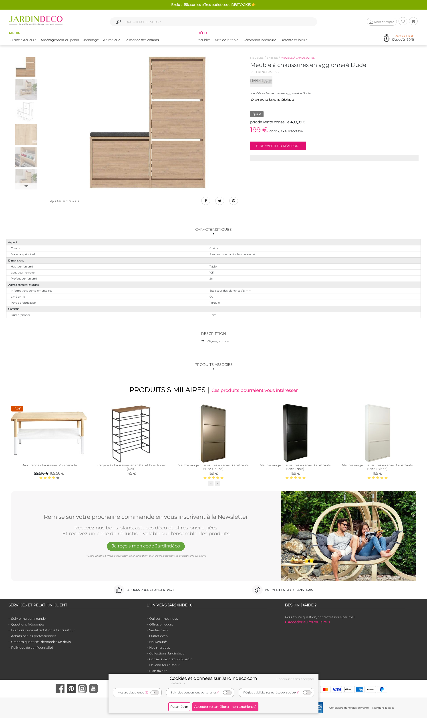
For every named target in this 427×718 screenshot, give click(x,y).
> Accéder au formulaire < (307, 622)
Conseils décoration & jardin (170, 659)
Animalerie (111, 40)
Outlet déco (158, 636)
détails (176, 683)
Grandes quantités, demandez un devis (41, 642)
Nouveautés (158, 642)
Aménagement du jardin (60, 40)
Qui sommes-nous (163, 619)
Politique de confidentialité (32, 648)
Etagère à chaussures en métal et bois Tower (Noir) (131, 467)
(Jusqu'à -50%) (403, 38)
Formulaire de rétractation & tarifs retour (43, 630)
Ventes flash (158, 630)
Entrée (272, 57)
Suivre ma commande (28, 619)
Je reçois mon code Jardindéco (146, 546)
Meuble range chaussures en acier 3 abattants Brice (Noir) (295, 467)
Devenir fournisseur (164, 665)
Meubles (203, 40)
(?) (146, 692)
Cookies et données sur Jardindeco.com (213, 678)
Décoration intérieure (259, 40)
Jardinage (91, 40)
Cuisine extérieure (22, 40)
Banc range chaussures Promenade (49, 465)
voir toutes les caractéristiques (274, 99)
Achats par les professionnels (33, 636)
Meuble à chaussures (298, 57)
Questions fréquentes (27, 624)
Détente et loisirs (293, 40)
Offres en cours (161, 624)
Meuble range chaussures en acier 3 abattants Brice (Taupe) (213, 467)
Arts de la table (226, 40)
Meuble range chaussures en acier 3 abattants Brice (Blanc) (377, 467)
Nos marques (159, 648)
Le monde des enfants (142, 40)
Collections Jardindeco (167, 653)
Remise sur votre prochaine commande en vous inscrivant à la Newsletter (146, 517)
